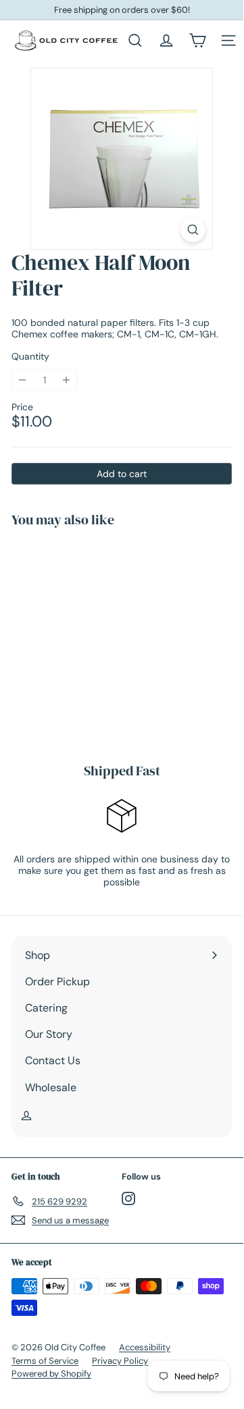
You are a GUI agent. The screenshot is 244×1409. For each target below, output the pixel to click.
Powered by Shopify (51, 1373)
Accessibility (144, 1347)
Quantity (30, 356)
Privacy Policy (120, 1360)
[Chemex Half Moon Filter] (96, 637)
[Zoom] (192, 229)
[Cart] (197, 40)
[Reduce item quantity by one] (22, 380)
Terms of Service (44, 1360)
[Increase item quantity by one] (66, 380)
